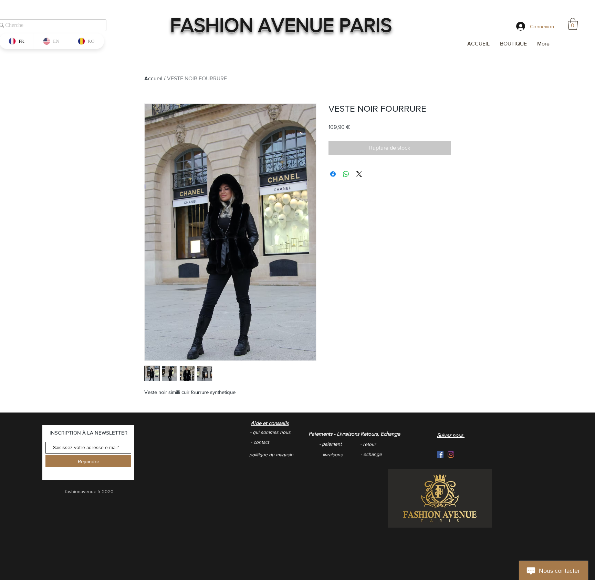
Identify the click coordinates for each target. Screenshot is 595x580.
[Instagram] (451, 454)
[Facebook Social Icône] (440, 454)
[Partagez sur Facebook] (333, 174)
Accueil (153, 78)
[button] (573, 24)
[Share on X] (359, 174)
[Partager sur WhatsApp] (346, 174)
